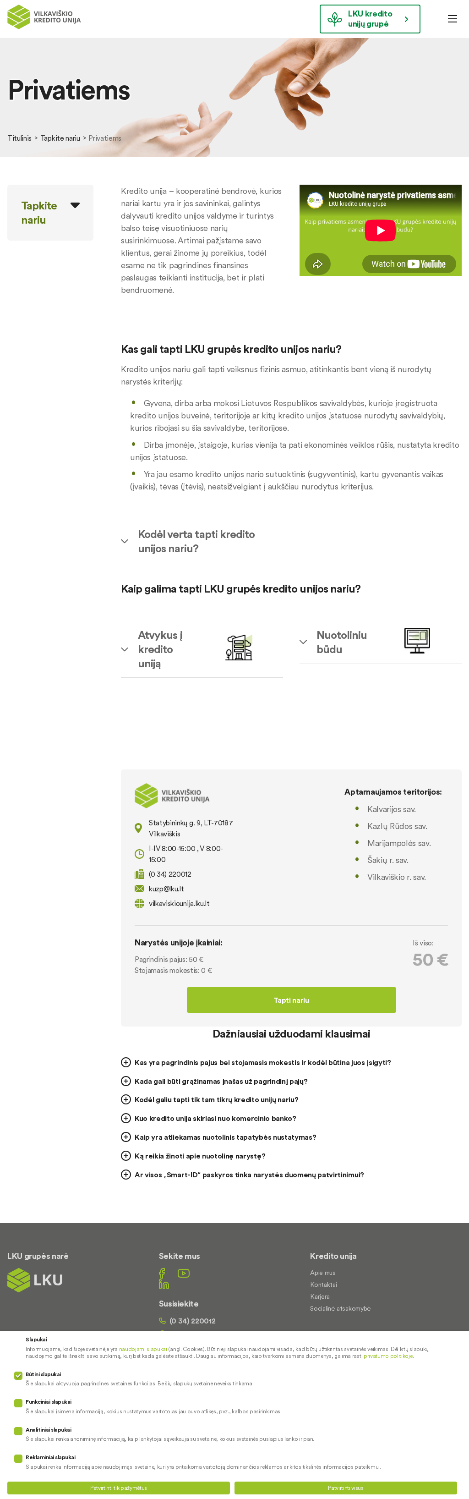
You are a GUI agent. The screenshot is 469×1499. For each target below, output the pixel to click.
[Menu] (452, 19)
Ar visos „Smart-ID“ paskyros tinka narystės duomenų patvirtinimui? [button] (249, 1174)
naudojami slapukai (143, 1348)
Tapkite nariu (60, 138)
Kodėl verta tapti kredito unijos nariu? (196, 541)
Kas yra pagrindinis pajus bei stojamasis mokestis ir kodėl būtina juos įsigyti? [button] (263, 1062)
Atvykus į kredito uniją (160, 649)
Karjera (320, 1296)
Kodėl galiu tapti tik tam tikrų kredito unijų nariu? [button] (216, 1099)
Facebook (162, 1273)
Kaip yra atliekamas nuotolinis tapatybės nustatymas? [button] (225, 1137)
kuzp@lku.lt (166, 888)
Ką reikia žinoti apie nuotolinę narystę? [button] (200, 1155)
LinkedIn (164, 1284)
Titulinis (19, 138)
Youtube (184, 1273)
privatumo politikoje (388, 1355)
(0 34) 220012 (192, 1320)
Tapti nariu (291, 1000)
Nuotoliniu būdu (341, 642)
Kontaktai (323, 1284)
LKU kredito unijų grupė (370, 18)
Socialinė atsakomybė (340, 1308)
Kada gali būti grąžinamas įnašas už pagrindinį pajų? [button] (221, 1081)
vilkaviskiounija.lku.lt (179, 903)
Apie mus (322, 1272)
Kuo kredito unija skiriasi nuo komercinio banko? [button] (215, 1118)
